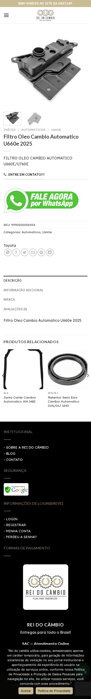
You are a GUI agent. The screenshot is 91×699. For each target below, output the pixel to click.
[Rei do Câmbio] (46, 15)
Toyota (10, 245)
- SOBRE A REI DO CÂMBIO (26, 447)
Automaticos (33, 130)
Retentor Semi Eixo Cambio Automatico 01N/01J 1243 (63, 401)
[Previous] (11, 70)
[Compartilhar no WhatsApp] (8, 252)
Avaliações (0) (15, 309)
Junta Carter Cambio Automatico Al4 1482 (20, 399)
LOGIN (12, 519)
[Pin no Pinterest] (41, 252)
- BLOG (9, 453)
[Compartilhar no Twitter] (24, 252)
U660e (56, 130)
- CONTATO (13, 460)
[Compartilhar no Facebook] (16, 252)
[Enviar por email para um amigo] (33, 252)
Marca (9, 299)
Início (10, 130)
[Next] (80, 70)
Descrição (13, 280)
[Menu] (6, 15)
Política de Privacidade (54, 691)
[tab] (46, 280)
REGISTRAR (16, 525)
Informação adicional (23, 290)
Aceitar (26, 691)
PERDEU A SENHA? (21, 537)
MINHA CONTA (18, 531)
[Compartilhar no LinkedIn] (50, 252)
